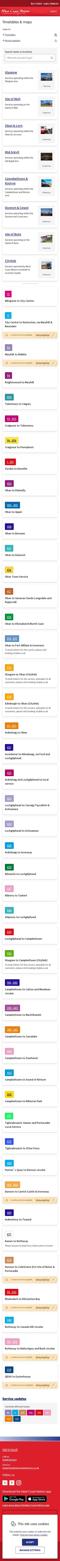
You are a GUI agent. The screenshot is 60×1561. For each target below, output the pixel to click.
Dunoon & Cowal (16, 208)
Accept (30, 1542)
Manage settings (30, 1550)
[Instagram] (18, 1482)
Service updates (14, 1399)
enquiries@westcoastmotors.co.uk (20, 1467)
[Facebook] (11, 1482)
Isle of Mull (12, 99)
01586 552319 (9, 1459)
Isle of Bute (13, 234)
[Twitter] (4, 1482)
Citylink (10, 261)
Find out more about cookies (34, 1534)
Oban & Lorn (13, 125)
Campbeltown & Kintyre (16, 181)
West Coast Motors (15, 12)
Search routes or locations (18, 51)
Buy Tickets (36, 3)
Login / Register (50, 3)
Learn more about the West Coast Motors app (25, 1505)
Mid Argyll (12, 152)
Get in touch (10, 1449)
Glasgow (11, 72)
